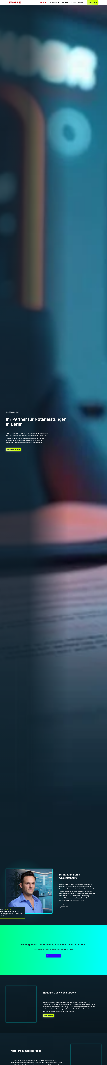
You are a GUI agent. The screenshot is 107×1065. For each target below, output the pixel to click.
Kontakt (80, 2)
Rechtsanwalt (53, 2)
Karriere (72, 2)
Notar (42, 2)
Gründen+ (65, 2)
